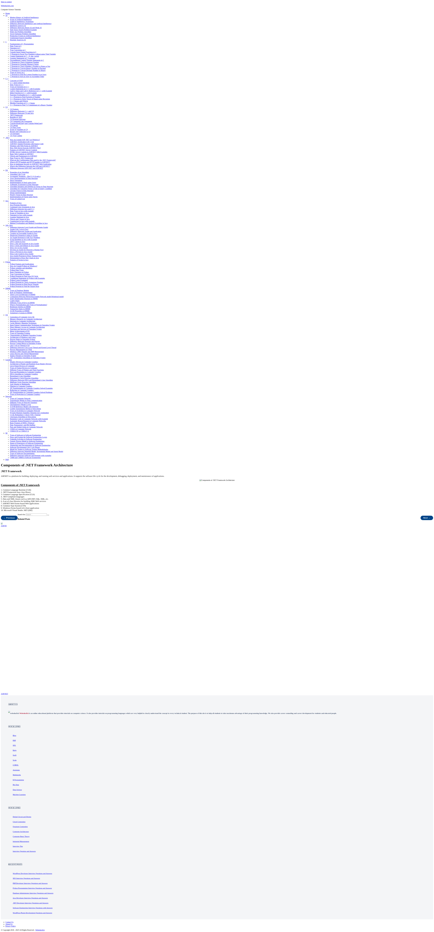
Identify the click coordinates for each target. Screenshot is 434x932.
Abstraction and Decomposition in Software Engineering (30, 445)
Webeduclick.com (7, 6)
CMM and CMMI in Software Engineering (25, 458)
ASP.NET (4, 694)
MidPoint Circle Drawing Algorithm (23, 382)
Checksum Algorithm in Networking (23, 417)
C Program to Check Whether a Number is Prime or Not (30, 66)
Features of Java (15, 203)
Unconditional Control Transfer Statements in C (27, 60)
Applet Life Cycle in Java (19, 229)
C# (6, 107)
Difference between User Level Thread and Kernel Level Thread (33, 348)
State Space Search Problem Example (23, 30)
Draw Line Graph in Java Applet (21, 254)
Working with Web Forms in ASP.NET (24, 146)
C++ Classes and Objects (19, 101)
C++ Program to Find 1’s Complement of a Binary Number (31, 105)
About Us (8, 924)
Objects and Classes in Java (20, 219)
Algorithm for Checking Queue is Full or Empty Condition (31, 189)
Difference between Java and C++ (22, 209)
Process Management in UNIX (21, 350)
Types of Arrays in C (17, 72)
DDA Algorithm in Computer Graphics (24, 374)
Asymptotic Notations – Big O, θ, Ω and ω (25, 176)
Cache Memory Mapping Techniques (23, 323)
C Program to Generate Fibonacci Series (24, 64)
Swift (14, 755)
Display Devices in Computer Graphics (24, 362)
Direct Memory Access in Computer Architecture (27, 327)
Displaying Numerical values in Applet (24, 235)
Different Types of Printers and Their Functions (27, 370)
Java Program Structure (18, 205)
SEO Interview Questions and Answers (26, 878)
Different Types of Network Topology (23, 403)
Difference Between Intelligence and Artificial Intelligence (30, 24)
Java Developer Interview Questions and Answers (30, 898)
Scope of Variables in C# (19, 130)
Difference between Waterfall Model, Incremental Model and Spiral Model (36, 451)
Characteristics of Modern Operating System (26, 335)
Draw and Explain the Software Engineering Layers (28, 437)
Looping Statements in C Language (22, 58)
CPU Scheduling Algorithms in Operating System (27, 358)
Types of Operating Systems (20, 333)
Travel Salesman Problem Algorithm (23, 34)
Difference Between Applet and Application (25, 231)
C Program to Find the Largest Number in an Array (28, 74)
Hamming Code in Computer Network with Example (29, 419)
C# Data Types (15, 127)
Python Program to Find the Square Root (24, 286)
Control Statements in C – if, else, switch (24, 56)
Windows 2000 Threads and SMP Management (27, 352)
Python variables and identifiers (21, 268)
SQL (14, 745)
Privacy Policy (10, 926)
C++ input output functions (19, 83)
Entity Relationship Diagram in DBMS (24, 299)
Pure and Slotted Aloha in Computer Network (26, 427)
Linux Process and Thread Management (24, 354)
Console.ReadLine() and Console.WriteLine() (26, 123)
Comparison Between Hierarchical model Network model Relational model (37, 297)
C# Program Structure (18, 119)
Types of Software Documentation (22, 453)
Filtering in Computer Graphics (21, 386)
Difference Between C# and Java (22, 113)
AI (6, 15)
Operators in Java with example (21, 215)
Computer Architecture (21, 832)
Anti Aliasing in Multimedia (20, 384)
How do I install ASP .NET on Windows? (25, 140)
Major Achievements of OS (19, 331)
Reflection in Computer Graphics (22, 390)
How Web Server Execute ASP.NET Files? (25, 148)
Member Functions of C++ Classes (22, 103)
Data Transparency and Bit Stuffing (22, 425)
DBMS (8, 288)
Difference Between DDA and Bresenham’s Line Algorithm (31, 380)
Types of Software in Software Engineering (25, 435)
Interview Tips (18, 846)
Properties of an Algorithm (19, 172)
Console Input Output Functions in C (23, 52)
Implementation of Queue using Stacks (24, 197)
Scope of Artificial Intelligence (21, 19)
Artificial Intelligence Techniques (22, 22)
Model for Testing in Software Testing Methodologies (29, 449)
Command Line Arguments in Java (22, 207)
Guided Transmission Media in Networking (25, 409)
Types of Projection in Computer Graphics (25, 394)
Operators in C (15, 48)
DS (6, 170)
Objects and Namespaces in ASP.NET (23, 156)
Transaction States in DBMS (20, 309)
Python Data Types (17, 270)
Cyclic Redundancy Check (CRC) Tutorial (25, 415)
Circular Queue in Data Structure (21, 191)
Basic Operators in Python (19, 272)
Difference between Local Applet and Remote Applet (29, 227)
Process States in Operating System (22, 339)
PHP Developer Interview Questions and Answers (30, 883)
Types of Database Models (19, 290)
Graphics (8, 360)
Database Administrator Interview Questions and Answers (33, 893)
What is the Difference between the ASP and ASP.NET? (30, 166)
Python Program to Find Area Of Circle (24, 276)
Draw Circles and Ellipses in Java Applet (24, 246)
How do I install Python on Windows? (23, 266)
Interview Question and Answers (24, 851)
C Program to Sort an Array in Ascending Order (27, 77)
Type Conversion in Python (20, 274)
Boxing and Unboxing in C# (20, 132)
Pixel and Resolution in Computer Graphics (25, 372)
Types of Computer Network (20, 398)
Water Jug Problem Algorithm (20, 32)
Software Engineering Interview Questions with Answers (33, 908)
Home (7, 13)
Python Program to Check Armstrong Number (26, 282)
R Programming (18, 780)
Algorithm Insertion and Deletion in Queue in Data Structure (31, 187)
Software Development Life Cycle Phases (25, 447)
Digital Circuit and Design (22, 817)
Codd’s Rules (15, 301)
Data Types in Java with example (22, 211)
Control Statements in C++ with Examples (25, 89)
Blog (14, 735)
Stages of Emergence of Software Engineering (26, 443)
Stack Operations (16, 180)
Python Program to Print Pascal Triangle (24, 284)
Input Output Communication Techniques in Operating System (32, 325)
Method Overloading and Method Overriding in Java (29, 223)
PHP (7, 460)
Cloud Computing (19, 822)
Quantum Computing (20, 827)
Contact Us (9, 922)
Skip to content (6, 2)
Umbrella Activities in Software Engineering (26, 439)
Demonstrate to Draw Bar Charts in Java (24, 258)
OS (6, 315)
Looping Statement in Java (19, 217)
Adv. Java (9, 225)
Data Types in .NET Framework (21, 158)
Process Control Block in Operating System (25, 343)
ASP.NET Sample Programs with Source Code (27, 144)
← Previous (9, 518)
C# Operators (15, 134)
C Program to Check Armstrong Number (24, 62)
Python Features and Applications (22, 264)
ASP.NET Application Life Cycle (22, 142)
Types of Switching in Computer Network (25, 411)
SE (6, 433)
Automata (16, 770)
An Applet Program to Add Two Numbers (25, 237)
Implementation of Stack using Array (23, 182)
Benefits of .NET (16, 117)
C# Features (14, 109)
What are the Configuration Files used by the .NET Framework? (33, 160)
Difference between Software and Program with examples (30, 455)
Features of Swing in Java (19, 260)
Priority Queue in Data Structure (21, 195)
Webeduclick (40, 930)
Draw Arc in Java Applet (19, 248)
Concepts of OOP (16, 81)
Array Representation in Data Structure (24, 178)
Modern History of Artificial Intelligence (24, 17)
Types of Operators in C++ (19, 87)
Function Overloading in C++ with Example (26, 95)
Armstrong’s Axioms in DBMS (21, 313)
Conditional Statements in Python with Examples (27, 278)
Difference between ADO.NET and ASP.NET (26, 168)
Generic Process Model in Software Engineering (27, 441)
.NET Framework (16, 115)
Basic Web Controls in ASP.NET (22, 154)
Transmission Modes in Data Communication (26, 400)
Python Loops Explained (19, 280)
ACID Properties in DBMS (19, 311)
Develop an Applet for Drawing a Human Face (27, 250)
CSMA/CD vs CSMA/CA (19, 431)
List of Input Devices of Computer (22, 366)
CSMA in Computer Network (20, 429)
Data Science (17, 790)
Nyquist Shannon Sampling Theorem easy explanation (29, 413)
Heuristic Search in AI (18, 40)
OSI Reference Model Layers (20, 405)
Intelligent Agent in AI (18, 26)
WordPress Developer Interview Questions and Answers (32, 873)
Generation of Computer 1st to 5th (22, 317)
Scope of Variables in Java (19, 213)
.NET (7, 138)
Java (7, 201)
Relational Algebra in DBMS (20, 307)
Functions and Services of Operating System (26, 329)
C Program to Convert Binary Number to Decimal (28, 68)
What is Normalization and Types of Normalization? (28, 305)
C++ (7, 79)
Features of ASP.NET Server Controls (23, 150)
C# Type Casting (16, 136)
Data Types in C (16, 46)
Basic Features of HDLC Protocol (22, 423)
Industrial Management (21, 841)
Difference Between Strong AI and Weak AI (26, 28)
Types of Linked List (17, 199)
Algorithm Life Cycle (17, 174)
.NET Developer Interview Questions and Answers (30, 903)
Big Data (16, 785)
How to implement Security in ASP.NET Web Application (30, 164)
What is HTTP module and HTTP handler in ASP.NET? (30, 162)
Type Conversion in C (18, 50)
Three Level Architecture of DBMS (22, 295)
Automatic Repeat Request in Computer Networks (28, 421)
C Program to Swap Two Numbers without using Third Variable (33, 54)
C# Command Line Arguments (21, 121)
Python (8, 262)
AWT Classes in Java (17, 242)
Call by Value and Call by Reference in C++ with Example (31, 91)
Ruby (15, 750)
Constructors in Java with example (22, 221)
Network (8, 396)
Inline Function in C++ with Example (23, 93)
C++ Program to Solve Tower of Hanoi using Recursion (30, 99)
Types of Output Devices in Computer (23, 368)
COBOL (16, 765)
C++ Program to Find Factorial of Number (25, 97)
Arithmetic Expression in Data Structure (24, 185)
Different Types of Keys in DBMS (22, 303)
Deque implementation (18, 193)
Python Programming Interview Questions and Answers (32, 888)
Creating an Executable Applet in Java (23, 233)
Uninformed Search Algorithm (21, 38)
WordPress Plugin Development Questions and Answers (32, 913)
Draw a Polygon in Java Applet (21, 252)
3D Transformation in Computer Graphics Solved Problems (31, 392)
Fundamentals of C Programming (22, 44)
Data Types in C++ (17, 85)
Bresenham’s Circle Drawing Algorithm (24, 378)
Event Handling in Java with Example (23, 240)
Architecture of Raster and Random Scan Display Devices (30, 364)
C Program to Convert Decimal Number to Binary (28, 70)
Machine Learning (19, 794)
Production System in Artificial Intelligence (25, 36)
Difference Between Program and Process (25, 341)
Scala (15, 760)
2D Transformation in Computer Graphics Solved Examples (31, 388)
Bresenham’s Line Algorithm (20, 376)
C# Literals (14, 125)
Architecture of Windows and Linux (23, 337)
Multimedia (17, 775)
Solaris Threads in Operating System (23, 356)
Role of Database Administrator (21, 292)
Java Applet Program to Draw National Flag (25, 256)
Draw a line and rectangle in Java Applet (24, 244)
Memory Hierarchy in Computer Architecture (26, 319)
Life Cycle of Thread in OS (20, 345)
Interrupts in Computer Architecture (22, 321)
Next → (426, 518)
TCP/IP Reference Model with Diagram (24, 407)
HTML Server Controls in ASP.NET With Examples (28, 152)
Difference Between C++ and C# (22, 111)
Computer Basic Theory (21, 836)
